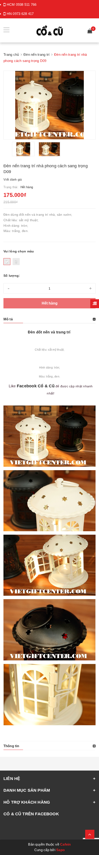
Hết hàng (50, 303)
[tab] (49, 319)
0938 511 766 (26, 4)
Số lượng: (11, 275)
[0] (89, 31)
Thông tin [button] (11, 746)
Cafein (65, 844)
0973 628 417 (23, 14)
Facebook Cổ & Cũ (36, 386)
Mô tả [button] (8, 319)
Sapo (60, 850)
